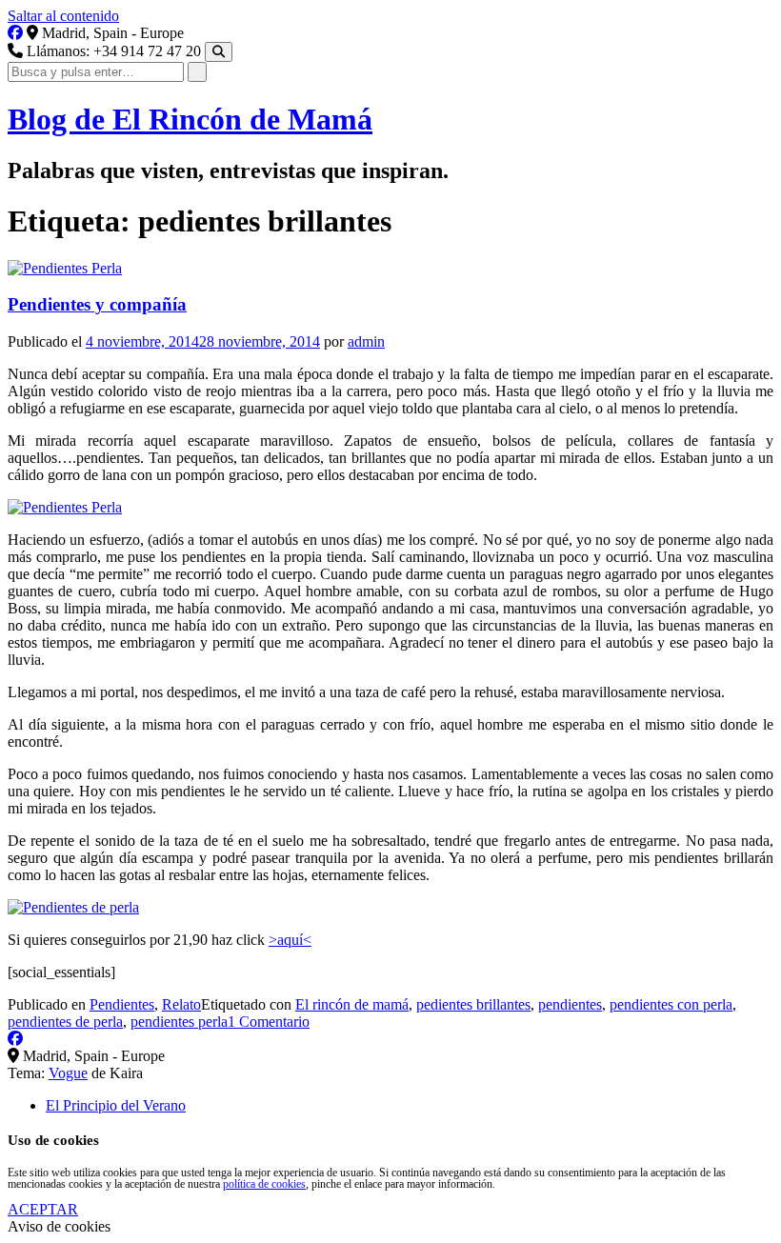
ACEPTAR (43, 1209)
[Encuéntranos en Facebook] (15, 33)
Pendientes (122, 1004)
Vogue (68, 1073)
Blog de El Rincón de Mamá (190, 119)
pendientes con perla (671, 1004)
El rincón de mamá (352, 1004)
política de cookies (264, 1184)
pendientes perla (179, 1021)
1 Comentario (269, 1021)
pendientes (570, 1004)
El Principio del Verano (116, 1105)
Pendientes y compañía (97, 304)
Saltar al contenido (63, 16)
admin (366, 341)
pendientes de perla (65, 1021)
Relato (181, 1004)
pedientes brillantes (473, 1004)
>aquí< (290, 940)
